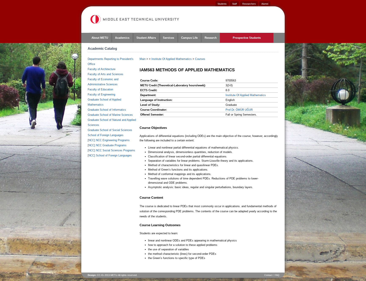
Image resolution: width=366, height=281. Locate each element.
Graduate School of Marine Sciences (110, 114)
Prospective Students (247, 37)
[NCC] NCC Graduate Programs (107, 145)
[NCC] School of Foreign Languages (110, 155)
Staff (234, 4)
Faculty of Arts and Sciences (105, 74)
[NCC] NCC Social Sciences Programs (111, 150)
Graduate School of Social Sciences (110, 130)
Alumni (264, 4)
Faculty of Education (100, 89)
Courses (200, 59)
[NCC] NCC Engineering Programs (109, 140)
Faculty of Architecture (101, 69)
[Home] (134, 19)
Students (222, 4)
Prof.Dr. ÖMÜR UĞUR (239, 109)
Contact (268, 275)
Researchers (249, 4)
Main (143, 59)
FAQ (277, 275)
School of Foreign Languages (105, 135)
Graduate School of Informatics (107, 109)
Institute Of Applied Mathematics (171, 59)
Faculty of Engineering (101, 94)
